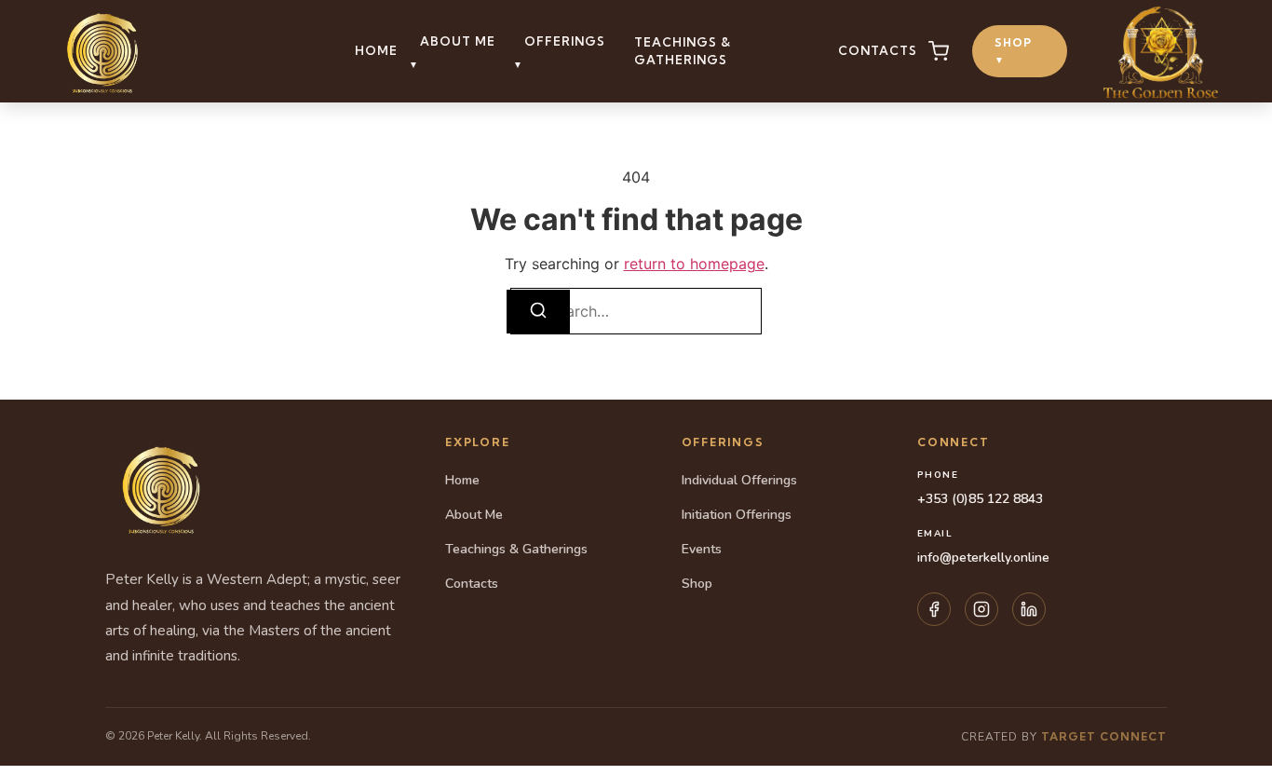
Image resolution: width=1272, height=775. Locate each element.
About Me (474, 514)
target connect (1104, 736)
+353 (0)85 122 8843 (980, 499)
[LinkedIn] (1029, 609)
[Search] (538, 311)
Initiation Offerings (737, 514)
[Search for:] (636, 311)
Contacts (877, 50)
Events (702, 549)
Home (376, 50)
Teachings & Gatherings (682, 51)
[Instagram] (981, 609)
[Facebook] (934, 609)
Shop (1013, 50)
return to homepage (694, 263)
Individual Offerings (739, 480)
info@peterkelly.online (983, 557)
